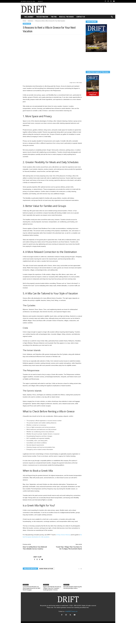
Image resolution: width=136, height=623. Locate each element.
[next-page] (81, 568)
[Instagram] (108, 1)
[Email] (46, 37)
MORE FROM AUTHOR (46, 568)
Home (24, 21)
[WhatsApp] (37, 37)
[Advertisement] (81, 9)
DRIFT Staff (37, 557)
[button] (112, 17)
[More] (50, 37)
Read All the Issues (66, 17)
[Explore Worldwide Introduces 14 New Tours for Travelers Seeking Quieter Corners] (52, 578)
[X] (111, 1)
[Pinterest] (33, 37)
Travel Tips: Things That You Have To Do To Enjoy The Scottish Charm (69, 548)
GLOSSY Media (81, 605)
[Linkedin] (41, 37)
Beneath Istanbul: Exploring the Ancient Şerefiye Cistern (72, 587)
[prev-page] (79, 568)
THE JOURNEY (28, 17)
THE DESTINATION (42, 17)
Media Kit (40, 1)
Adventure (30, 21)
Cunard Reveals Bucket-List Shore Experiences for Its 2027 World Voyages (31, 588)
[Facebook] (105, 1)
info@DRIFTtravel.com (71, 611)
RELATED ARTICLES (30, 568)
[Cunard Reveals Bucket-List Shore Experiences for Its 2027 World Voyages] (32, 578)
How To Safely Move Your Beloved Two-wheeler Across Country (35, 548)
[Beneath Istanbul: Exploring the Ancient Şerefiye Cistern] (72, 578)
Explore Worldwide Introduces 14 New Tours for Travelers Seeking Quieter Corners (52, 588)
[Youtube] (114, 1)
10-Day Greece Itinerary (63, 534)
